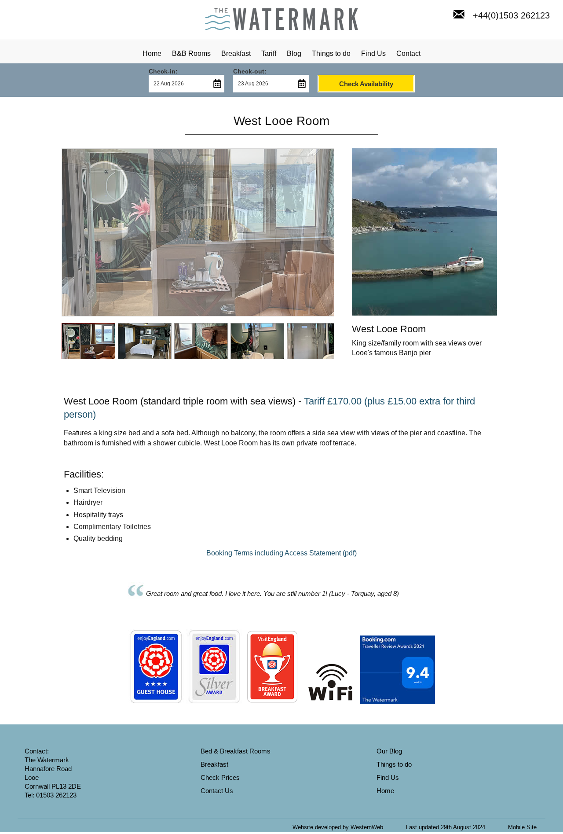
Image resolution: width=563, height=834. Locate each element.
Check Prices (220, 777)
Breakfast (236, 53)
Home (152, 53)
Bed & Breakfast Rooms (236, 751)
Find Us (373, 53)
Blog (294, 53)
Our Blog (389, 751)
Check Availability (366, 84)
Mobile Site (522, 827)
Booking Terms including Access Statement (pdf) (281, 553)
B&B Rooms (191, 53)
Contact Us (217, 790)
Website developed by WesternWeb (337, 827)
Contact (408, 53)
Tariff (268, 53)
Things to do (331, 53)
